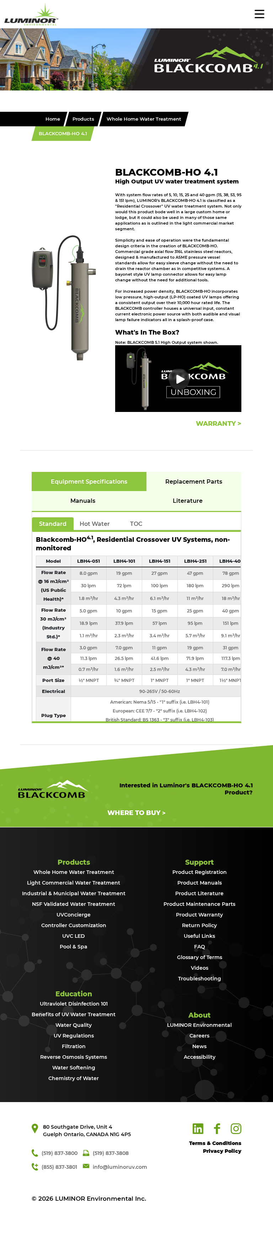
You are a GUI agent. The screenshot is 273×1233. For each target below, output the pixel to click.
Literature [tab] (188, 500)
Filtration (74, 1047)
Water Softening (73, 1068)
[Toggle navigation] (66, 12)
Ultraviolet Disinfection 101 (74, 1004)
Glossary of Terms (199, 957)
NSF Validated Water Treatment (73, 904)
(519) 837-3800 (59, 1153)
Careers (199, 1036)
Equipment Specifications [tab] (89, 481)
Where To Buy (133, 813)
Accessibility (199, 1057)
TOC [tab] (136, 524)
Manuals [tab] (82, 500)
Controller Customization (73, 926)
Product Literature (199, 894)
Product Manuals (199, 883)
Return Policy (199, 926)
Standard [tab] (52, 524)
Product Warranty (199, 915)
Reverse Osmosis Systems (73, 1057)
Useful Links (199, 936)
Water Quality (73, 1025)
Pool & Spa (73, 947)
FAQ (199, 947)
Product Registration (199, 872)
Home (53, 119)
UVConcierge (74, 915)
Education (73, 994)
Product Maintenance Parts (199, 904)
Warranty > (218, 424)
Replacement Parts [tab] (193, 481)
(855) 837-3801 (59, 1167)
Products (83, 119)
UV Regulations (74, 1036)
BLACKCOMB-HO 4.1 (63, 133)
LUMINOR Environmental (199, 1025)
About (199, 1015)
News (199, 1047)
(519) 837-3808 (111, 1153)
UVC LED (73, 936)
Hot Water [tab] (95, 524)
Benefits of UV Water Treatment (74, 1015)
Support (199, 862)
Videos (199, 968)
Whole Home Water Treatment (144, 119)
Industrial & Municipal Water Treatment (73, 894)
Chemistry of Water (73, 1078)
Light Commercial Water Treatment (73, 883)
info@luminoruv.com (120, 1167)
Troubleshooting (199, 979)
